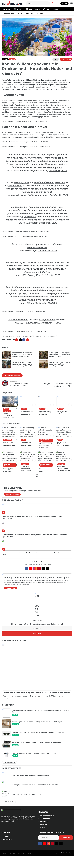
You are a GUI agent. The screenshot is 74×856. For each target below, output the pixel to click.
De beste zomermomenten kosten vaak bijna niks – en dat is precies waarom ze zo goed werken (35, 536)
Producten (44, 822)
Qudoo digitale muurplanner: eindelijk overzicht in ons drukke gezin (37, 722)
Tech (30, 9)
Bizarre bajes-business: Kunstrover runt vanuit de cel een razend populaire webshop (9, 444)
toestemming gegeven (37, 117)
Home (6, 59)
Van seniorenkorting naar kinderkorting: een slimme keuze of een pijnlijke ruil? (22, 364)
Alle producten (9, 762)
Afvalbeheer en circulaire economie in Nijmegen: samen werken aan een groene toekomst (27, 413)
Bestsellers (9, 13)
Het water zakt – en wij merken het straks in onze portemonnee (27, 444)
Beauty (20, 9)
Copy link (16, 339)
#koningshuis (54, 167)
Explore (29, 13)
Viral (20, 13)
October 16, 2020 (58, 170)
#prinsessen (15, 185)
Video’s (42, 827)
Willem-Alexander (50, 336)
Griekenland (8, 336)
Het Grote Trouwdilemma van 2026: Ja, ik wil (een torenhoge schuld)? (60, 364)
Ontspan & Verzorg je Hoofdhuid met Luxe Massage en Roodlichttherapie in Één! (40, 711)
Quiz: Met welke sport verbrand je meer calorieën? (31, 775)
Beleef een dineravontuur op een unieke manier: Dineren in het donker (36, 693)
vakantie (38, 336)
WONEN (8, 9)
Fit (39, 9)
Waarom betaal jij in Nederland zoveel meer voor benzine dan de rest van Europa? (45, 445)
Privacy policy (31, 853)
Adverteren (7, 839)
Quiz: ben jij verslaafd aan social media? (27, 794)
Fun (47, 9)
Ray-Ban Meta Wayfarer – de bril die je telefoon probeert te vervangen (38, 732)
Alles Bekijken (9, 802)
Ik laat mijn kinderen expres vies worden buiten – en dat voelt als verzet (59, 354)
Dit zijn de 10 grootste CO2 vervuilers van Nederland (8, 415)
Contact (55, 9)
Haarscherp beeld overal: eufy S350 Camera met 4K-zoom (34, 753)
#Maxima (60, 182)
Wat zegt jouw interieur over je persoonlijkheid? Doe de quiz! (35, 785)
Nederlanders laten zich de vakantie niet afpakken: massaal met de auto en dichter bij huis (36, 554)
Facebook (23, 339)
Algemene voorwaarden (17, 853)
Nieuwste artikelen (47, 816)
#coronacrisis (31, 272)
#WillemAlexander (44, 182)
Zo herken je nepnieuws (62, 412)
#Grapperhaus (47, 319)
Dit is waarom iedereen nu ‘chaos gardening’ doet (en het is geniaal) (64, 444)
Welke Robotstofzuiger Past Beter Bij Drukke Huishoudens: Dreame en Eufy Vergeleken (32, 517)
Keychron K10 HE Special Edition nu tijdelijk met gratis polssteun (36, 743)
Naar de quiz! (10, 588)
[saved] (58, 3)
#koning (57, 244)
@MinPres (45, 272)
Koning (18, 336)
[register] (64, 3)
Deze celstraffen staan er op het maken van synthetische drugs (45, 413)
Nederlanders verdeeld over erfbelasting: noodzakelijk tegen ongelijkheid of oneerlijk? (22, 354)
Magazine (40, 13)
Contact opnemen (12, 494)
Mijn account (45, 819)
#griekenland (28, 216)
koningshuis (28, 336)
